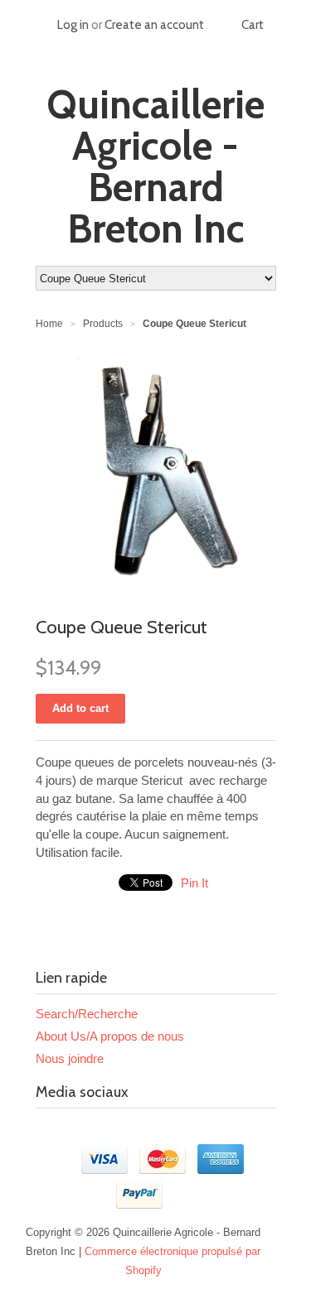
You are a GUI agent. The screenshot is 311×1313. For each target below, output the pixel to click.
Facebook (49, 1132)
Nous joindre (70, 1058)
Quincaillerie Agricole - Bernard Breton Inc (155, 166)
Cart (252, 24)
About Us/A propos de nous (110, 1036)
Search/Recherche (87, 1014)
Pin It (194, 883)
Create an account (154, 24)
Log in (73, 24)
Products (103, 323)
